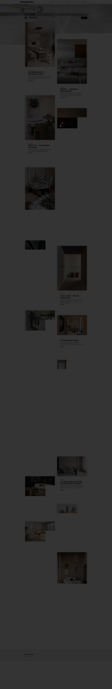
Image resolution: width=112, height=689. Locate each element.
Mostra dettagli (33, 685)
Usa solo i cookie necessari (82, 686)
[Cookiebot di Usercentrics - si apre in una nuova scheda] (25, 687)
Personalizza (82, 683)
